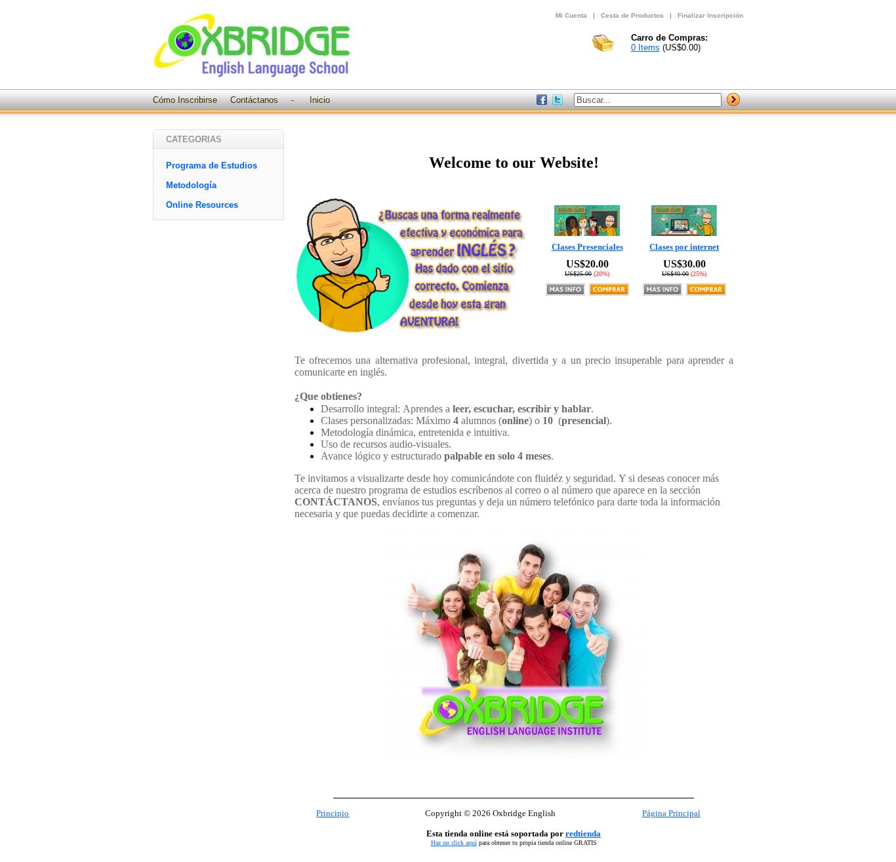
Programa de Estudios (211, 165)
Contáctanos (254, 100)
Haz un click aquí (454, 842)
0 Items (645, 47)
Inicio (320, 100)
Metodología (191, 185)
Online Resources (202, 205)
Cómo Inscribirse (185, 100)
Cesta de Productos (632, 15)
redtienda (583, 833)
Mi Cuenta (571, 15)
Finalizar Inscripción (710, 15)
